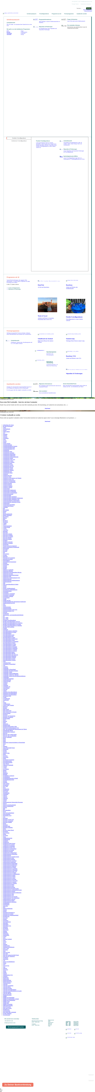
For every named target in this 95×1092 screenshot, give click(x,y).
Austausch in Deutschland (9, 480)
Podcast (5, 803)
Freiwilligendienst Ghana (9, 640)
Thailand (5, 944)
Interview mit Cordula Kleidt (9, 734)
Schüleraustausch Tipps (8, 894)
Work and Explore (7, 1008)
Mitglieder (5, 773)
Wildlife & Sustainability (8, 997)
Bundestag (5, 522)
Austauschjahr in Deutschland (10, 492)
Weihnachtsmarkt (7, 980)
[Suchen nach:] (51, 8)
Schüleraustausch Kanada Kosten (11, 888)
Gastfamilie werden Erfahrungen (10, 673)
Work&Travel (6, 1009)
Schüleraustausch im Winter (9, 867)
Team (4, 940)
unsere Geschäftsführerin (9, 961)
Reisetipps (5, 824)
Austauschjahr (6, 488)
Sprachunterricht (7, 921)
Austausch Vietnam (7, 487)
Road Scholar (6, 832)
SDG (4, 907)
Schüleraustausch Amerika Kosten (11, 856)
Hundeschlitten (6, 718)
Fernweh (5, 612)
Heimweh (5, 706)
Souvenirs (5, 917)
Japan (4, 743)
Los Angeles (6, 769)
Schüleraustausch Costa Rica (9, 860)
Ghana (4, 702)
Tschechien (5, 959)
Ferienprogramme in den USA (10, 609)
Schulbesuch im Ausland (9, 844)
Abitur (4, 427)
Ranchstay (5, 818)
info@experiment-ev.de (86, 1)
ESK (4, 583)
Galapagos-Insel (7, 662)
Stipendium (5, 924)
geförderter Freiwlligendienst (9, 694)
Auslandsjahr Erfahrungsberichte (10, 456)
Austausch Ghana (7, 476)
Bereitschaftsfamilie (7, 514)
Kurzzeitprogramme (7, 762)
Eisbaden (5, 563)
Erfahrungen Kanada (8, 573)
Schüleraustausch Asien (8, 858)
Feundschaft (6, 613)
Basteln (4, 511)
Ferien (4, 605)
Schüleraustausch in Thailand (10, 883)
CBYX (4, 524)
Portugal (5, 807)
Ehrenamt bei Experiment (9, 557)
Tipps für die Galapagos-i (9, 956)
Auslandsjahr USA (7, 471)
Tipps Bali (5, 953)
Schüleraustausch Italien (8, 884)
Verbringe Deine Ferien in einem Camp (75, 341)
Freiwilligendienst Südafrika (9, 656)
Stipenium (5, 927)
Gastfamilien (6, 677)
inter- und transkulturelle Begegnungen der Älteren (15, 729)
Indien (4, 722)
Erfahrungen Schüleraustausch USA (11, 577)
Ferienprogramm (7, 607)
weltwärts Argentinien (8, 985)
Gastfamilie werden (82, 13)
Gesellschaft (6, 700)
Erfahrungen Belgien (8, 571)
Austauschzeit (6, 503)
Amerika (5, 435)
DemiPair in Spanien (8, 543)
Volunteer (5, 976)
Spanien (5, 919)
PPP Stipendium (7, 810)
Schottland (5, 840)
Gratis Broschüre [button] (88, 11)
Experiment (5, 592)
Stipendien (5, 923)
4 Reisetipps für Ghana (8, 425)
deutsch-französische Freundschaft (11, 547)
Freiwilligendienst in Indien (9, 645)
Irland (22, 31)
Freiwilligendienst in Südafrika (10, 648)
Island (4, 739)
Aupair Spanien (6, 443)
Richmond (5, 831)
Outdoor (5, 799)
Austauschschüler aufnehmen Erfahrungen (13, 498)
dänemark (5, 531)
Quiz (4, 817)
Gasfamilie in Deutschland (9, 664)
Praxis (4, 811)
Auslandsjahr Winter (8, 472)
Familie (4, 599)
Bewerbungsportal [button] (87, 9)
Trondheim (5, 957)
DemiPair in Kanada (8, 541)
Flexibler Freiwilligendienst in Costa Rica (12, 623)
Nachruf (5, 781)
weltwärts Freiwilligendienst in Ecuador (12, 991)
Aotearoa (5, 437)
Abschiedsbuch (6, 429)
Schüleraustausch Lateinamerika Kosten (12, 890)
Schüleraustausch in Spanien (9, 882)
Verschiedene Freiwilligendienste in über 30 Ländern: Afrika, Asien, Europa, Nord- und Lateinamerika (73, 144)
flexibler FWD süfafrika (8, 627)
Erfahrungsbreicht (7, 581)
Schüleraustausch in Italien (9, 876)
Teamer (4, 941)
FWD (4, 661)
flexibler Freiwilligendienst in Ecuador (12, 624)
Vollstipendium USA (8, 975)
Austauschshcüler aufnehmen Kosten (11, 502)
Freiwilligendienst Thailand (9, 657)
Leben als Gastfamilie (8, 765)
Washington (6, 977)
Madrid (4, 770)
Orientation (5, 794)
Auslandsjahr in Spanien (8, 462)
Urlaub (4, 963)
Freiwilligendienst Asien (8, 634)
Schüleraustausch (31, 13)
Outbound (5, 798)
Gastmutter (5, 685)
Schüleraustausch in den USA (10, 871)
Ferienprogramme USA (8, 611)
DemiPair (5, 540)
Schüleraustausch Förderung (9, 866)
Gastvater (5, 689)
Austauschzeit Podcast (8, 506)
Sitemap (50, 1023)
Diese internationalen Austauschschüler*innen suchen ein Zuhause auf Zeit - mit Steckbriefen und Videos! (75, 386)
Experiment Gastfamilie (8, 595)
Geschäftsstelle (6, 698)
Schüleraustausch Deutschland (10, 863)
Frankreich (23, 33)
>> (13, 288)
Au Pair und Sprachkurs (43, 287)
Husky (4, 720)
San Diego (5, 835)
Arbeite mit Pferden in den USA (73, 358)
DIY (4, 552)
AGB (49, 1021)
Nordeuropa (6, 790)
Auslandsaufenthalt (7, 445)
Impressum (50, 1022)
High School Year (7, 710)
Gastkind (5, 684)
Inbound (5, 721)
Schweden (5, 906)
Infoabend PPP (6, 725)
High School (6, 709)
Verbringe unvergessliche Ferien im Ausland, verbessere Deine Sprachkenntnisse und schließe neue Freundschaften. (19, 334)
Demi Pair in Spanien (8, 536)
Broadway (5, 520)
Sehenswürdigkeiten (7, 908)
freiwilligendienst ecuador (9, 637)
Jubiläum (5, 746)
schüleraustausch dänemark (9, 862)
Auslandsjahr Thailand (8, 470)
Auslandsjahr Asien (7, 451)
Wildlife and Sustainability (9, 1000)
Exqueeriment (6, 597)
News (4, 787)
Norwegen (5, 791)
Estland (4, 585)
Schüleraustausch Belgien (9, 859)
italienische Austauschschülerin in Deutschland (14, 742)
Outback (5, 795)
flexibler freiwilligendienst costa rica (11, 621)
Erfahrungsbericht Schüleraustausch (11, 580)
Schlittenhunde (6, 839)
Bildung (5, 518)
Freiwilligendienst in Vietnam (10, 650)
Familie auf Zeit (6, 600)
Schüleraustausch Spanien (9, 891)
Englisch (5, 567)
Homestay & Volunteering (9, 716)
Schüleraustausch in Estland (9, 872)
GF (4, 701)
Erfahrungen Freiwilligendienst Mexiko (12, 572)
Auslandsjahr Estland (8, 458)
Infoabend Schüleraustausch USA (11, 727)
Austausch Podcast (7, 484)
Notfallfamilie (6, 793)
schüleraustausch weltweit (9, 899)
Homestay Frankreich (8, 717)
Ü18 (4, 960)
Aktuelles (5, 434)
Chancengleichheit (7, 526)
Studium (5, 931)
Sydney (5, 936)
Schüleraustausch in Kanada (9, 879)
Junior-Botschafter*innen (9, 747)
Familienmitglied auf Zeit (9, 603)
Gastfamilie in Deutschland (9, 669)
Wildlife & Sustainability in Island (11, 999)
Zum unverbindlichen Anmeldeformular (47, 392)
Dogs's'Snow (6, 553)
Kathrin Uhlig (6, 753)
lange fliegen (6, 763)
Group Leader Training (8, 705)
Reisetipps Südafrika (8, 827)
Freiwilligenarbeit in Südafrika (10, 631)
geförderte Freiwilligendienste (10, 692)
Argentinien (6, 438)
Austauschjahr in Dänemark (9, 491)
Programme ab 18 (56, 13)
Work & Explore (7, 1006)
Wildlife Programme (7, 1004)
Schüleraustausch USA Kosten (10, 896)
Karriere (5, 751)
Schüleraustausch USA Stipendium (11, 898)
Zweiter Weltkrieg (7, 1013)
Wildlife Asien (6, 1001)
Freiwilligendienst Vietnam (9, 660)
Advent (4, 430)
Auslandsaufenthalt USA (9, 448)
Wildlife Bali (6, 1003)
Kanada (8, 32)
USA (8, 31)
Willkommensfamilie (8, 1005)
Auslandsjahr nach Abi (8, 466)
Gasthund (5, 682)
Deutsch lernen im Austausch (10, 545)
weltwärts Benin (7, 987)
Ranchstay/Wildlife (7, 822)
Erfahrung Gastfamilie (8, 569)
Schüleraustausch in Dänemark (10, 870)
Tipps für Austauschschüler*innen (11, 955)
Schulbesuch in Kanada (8, 850)
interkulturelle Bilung (8, 730)
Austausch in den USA (8, 479)
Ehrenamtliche (6, 560)
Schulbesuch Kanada (8, 851)
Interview (5, 733)
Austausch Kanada (7, 483)
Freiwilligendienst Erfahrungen (10, 638)
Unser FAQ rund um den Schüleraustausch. (76, 21)
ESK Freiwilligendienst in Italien (10, 584)
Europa (22, 34)
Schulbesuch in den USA (9, 847)
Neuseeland (9, 33)
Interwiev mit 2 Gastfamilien (9, 735)
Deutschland (6, 548)
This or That (6, 948)
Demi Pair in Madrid (8, 535)
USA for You (6, 965)
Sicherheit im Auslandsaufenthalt (10, 915)
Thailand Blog (6, 945)
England (5, 565)
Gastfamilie (5, 668)
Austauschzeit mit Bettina (9, 504)
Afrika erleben (6, 431)
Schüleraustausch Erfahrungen (10, 864)
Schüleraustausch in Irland (9, 875)
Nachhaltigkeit (6, 777)
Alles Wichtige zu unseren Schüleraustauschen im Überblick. (49, 22)
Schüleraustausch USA (8, 895)
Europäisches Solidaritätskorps (10, 589)
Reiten (4, 828)
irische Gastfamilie (7, 737)
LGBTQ (5, 766)
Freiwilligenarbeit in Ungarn (9, 632)
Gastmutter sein (6, 686)
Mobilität (5, 774)
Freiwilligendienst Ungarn (9, 658)
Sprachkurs (5, 920)
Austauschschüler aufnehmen (10, 496)
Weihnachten (6, 979)
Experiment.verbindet (8, 596)
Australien (9, 34)
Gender (4, 697)
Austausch (5, 474)
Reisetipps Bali (6, 826)
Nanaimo (5, 782)
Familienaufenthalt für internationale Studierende (14, 601)
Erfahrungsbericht (7, 579)
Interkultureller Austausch (9, 731)
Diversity (5, 551)
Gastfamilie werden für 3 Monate (10, 674)
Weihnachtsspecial (7, 981)
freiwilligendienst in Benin (9, 642)
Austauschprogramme (8, 494)
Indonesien (5, 724)
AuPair (4, 442)
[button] (91, 7)
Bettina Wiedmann (7, 515)
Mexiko (5, 771)
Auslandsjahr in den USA (9, 459)
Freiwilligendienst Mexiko (9, 653)
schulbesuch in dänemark (9, 846)
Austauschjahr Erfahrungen (9, 490)
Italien (4, 741)
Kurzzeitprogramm (7, 761)
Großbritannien (24, 32)
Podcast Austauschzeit (8, 806)
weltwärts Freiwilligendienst (9, 989)
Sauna (4, 836)
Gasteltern (5, 666)
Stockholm (5, 928)
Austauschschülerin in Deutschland (11, 500)
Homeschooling (6, 713)
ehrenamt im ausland (8, 559)
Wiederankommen (7, 995)
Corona (4, 528)
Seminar (5, 910)
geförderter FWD (7, 696)
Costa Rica (5, 530)
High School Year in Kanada (9, 712)
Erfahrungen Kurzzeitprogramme (10, 575)
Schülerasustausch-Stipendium (10, 854)
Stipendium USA (7, 925)
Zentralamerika (6, 1010)
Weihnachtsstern (7, 983)
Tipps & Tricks (6, 952)
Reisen (4, 823)
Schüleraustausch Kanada (9, 887)
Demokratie (5, 544)
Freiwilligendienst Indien (9, 652)
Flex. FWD (5, 619)
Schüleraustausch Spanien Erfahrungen (12, 892)
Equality (5, 568)
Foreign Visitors (75, 4)
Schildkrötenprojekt (7, 838)
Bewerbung (5, 516)
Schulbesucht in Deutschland (10, 852)
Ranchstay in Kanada (8, 820)
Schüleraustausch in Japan (9, 878)
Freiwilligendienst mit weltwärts (10, 654)
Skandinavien (6, 916)
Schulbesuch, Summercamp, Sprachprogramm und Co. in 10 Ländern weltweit (21, 343)
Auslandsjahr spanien (8, 468)
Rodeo (4, 834)
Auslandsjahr (6, 450)
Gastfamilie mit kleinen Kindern (10, 670)
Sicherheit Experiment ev (9, 912)
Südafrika (5, 932)
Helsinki (5, 708)
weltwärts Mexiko (7, 993)
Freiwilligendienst (44, 13)
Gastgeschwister (7, 681)
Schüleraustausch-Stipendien (9, 902)
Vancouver (5, 969)
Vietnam (5, 973)
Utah (4, 967)
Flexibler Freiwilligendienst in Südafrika (12, 625)
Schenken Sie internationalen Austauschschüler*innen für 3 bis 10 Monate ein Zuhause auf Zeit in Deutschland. (19, 387)
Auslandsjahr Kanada (8, 464)
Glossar (50, 1024)
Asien (4, 439)
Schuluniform (6, 904)
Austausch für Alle (7, 475)
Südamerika (6, 933)
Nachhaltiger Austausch (8, 775)
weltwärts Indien (7, 992)
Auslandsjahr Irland (7, 463)
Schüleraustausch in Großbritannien (11, 874)
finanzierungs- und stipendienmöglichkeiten (13, 615)
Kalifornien (5, 749)
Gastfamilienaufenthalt (8, 678)
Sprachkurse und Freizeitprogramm (50, 354)
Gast (4, 665)
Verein (4, 971)
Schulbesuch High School (9, 843)
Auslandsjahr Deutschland (9, 454)
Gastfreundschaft (7, 680)
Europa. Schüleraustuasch (9, 588)
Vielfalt (4, 972)
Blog (4, 519)
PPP (4, 809)
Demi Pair (5, 532)
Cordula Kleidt (6, 527)
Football (5, 628)
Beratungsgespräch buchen (16, 1027)
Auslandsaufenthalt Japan (9, 447)
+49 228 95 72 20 (76, 1)
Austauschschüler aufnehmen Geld (11, 499)
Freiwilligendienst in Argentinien (10, 641)
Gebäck (5, 690)
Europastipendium (7, 591)
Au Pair (5, 441)
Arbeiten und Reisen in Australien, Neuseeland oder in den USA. (46, 319)
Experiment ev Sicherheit (9, 593)
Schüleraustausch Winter (8, 900)
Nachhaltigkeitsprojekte (8, 779)
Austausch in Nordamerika (9, 482)
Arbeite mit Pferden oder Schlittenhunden (72, 288)
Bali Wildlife (6, 510)
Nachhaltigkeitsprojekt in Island (10, 778)
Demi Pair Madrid (7, 538)
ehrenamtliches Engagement (9, 561)
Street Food (5, 929)
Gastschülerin (6, 688)
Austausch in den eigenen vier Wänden (12, 478)
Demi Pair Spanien (7, 539)
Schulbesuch (6, 842)
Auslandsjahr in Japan (8, 460)
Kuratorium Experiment (8, 759)
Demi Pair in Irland (7, 534)
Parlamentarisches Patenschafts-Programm (13, 802)
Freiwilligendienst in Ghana (9, 644)
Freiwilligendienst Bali (8, 636)
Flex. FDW (5, 617)
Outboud (5, 797)
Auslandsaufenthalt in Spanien (10, 446)
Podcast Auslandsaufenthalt (9, 805)
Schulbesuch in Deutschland (9, 848)
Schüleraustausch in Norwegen (10, 880)
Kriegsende (5, 757)
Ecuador (5, 555)
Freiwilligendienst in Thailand (10, 649)
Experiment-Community (86, 4)
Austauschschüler (7, 495)
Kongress (5, 755)
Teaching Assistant (7, 939)
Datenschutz (51, 1020)
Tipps (4, 951)
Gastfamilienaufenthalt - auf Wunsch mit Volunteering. (52, 365)
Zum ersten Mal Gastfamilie (9, 1012)
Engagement (6, 564)
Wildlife (5, 996)
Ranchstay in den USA (8, 819)
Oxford (4, 801)
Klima (4, 754)
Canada (5, 523)
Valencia (5, 968)
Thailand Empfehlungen (8, 947)
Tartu (4, 937)
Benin (4, 512)
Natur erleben (6, 783)
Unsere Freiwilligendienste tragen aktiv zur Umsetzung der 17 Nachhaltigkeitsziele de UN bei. (74, 158)
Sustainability (6, 935)
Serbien (5, 911)
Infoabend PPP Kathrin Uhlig (10, 726)
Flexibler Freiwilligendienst (9, 620)
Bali (4, 508)
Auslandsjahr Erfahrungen (9, 455)
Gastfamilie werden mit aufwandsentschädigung (14, 676)
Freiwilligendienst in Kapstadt (10, 646)
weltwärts (5, 984)
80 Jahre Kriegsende (8, 426)
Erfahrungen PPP (7, 576)
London (5, 767)
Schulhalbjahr (6, 903)
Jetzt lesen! (47, 408)
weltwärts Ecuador (7, 988)
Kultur (4, 758)
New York (5, 786)
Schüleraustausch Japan (8, 886)
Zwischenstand (6, 1014)
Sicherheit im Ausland (8, 913)
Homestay (5, 714)
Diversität (5, 549)
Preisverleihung (6, 814)
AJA (4, 433)
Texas (4, 943)
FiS (4, 616)
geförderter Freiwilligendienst (10, 693)
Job (4, 745)
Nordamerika (6, 789)
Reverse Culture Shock (8, 830)
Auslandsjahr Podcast (8, 467)
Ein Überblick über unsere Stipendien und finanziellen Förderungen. (48, 29)
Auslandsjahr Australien (8, 452)
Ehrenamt (5, 556)
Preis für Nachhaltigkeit (8, 813)
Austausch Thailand (7, 486)
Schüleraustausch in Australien (10, 868)
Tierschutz (5, 949)
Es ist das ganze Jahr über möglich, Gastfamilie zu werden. (19, 390)
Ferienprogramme (69, 13)
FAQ (4, 604)
